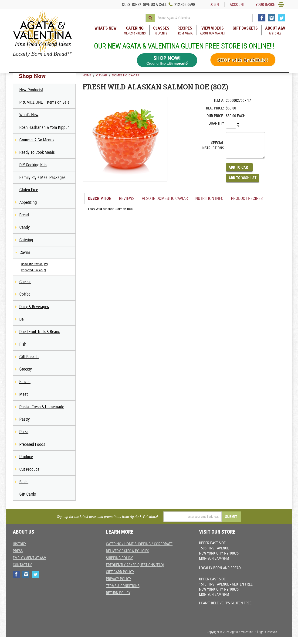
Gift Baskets (29, 356)
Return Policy (118, 592)
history (19, 543)
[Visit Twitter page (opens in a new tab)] (281, 17)
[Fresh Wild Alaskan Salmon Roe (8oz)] (125, 139)
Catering (26, 239)
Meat (23, 394)
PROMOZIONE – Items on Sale (44, 102)
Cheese (25, 281)
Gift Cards (27, 494)
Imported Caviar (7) (33, 270)
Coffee (24, 294)
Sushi (23, 481)
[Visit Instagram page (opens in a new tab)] (271, 17)
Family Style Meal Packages (42, 177)
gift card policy (120, 571)
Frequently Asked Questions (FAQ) (135, 564)
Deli (22, 319)
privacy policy (118, 578)
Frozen (24, 381)
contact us (22, 564)
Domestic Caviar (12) (34, 264)
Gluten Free (28, 189)
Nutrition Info (209, 198)
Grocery (25, 369)
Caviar (25, 252)
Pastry (24, 419)
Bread (24, 215)
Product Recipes (247, 198)
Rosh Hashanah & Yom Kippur (44, 127)
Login (214, 4)
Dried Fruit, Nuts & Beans (39, 331)
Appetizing (28, 202)
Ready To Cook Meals (37, 152)
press (18, 550)
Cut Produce (29, 469)
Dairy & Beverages (34, 306)
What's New (28, 114)
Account (237, 4)
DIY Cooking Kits (33, 164)
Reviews (126, 198)
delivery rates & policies (127, 550)
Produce (26, 456)
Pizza (23, 431)
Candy (24, 227)
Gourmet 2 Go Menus (36, 140)
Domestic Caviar (125, 75)
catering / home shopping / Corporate (139, 543)
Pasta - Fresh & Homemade (41, 406)
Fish (22, 344)
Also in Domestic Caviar (165, 198)
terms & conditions (122, 585)
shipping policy (119, 557)
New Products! (31, 89)
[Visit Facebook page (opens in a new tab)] (261, 17)
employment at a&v (29, 557)
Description (100, 198)
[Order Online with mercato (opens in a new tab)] (167, 60)
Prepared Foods (32, 444)
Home (87, 75)
